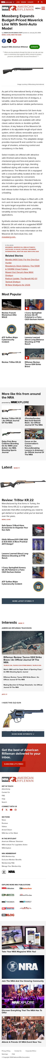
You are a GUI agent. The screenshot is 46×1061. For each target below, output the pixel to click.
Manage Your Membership (11, 866)
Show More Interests (28, 734)
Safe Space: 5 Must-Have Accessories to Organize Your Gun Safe (15, 527)
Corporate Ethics (31, 1051)
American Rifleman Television (17, 628)
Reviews (5, 823)
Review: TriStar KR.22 (18, 500)
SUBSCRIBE (13, 764)
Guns (8, 35)
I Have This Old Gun (11, 702)
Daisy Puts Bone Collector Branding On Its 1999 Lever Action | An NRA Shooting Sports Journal (10, 447)
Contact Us (6, 792)
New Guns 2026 (33, 251)
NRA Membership (8, 856)
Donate (30, 2)
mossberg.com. (9, 237)
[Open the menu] (43, 8)
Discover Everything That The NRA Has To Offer (22, 1011)
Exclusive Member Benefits (12, 859)
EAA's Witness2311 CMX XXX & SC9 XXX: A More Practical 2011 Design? (15, 541)
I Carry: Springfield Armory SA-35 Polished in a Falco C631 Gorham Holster (14, 569)
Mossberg (9, 247)
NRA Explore (6, 848)
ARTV (3, 694)
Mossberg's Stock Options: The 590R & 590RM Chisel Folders (22, 267)
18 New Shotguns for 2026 (17, 284)
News (4, 35)
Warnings (5, 1054)
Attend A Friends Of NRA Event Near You (21, 1042)
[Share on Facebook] (3, 39)
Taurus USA (8, 665)
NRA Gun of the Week (10, 833)
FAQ (3, 795)
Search (4, 802)
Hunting (24, 249)
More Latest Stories (28, 601)
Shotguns (9, 249)
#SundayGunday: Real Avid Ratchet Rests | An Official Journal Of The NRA (34, 421)
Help (3, 799)
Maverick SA (18, 247)
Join (18, 2)
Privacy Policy (6, 1051)
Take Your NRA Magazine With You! (19, 951)
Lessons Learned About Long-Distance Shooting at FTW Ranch (15, 555)
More (16, 468)
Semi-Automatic (29, 247)
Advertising (6, 789)
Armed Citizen (7, 830)
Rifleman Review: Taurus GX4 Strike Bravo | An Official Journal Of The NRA (23, 659)
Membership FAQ (8, 863)
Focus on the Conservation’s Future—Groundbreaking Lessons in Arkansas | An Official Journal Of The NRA (34, 448)
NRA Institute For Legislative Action (14, 844)
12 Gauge (17, 249)
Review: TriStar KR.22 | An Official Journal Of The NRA (11, 420)
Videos (4, 826)
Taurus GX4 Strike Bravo (22, 665)
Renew (23, 2)
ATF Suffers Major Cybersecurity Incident (12, 582)
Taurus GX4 (36, 665)
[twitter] (9, 39)
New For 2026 (16, 35)
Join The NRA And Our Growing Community (23, 981)
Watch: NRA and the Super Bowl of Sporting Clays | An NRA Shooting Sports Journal (23, 670)
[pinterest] (14, 39)
